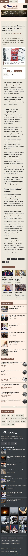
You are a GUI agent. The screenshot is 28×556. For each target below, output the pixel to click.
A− (4, 71)
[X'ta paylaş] (19, 259)
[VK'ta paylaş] (22, 259)
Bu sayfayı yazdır (17, 33)
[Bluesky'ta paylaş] (15, 259)
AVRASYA (23, 421)
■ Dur (5, 74)
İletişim (18, 554)
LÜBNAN (4, 421)
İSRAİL (13, 415)
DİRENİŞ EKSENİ (16, 421)
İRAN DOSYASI (5, 540)
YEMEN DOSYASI (15, 540)
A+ (11, 71)
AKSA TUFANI (12, 538)
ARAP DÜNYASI (19, 415)
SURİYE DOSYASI (15, 543)
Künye (14, 554)
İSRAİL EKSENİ (5, 543)
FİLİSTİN (3, 415)
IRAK (8, 415)
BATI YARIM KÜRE (12, 22)
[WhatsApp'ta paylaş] (12, 259)
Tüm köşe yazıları (14, 406)
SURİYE (9, 421)
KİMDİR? (24, 418)
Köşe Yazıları (9, 554)
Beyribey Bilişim (13, 551)
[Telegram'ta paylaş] (3, 262)
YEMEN (3, 424)
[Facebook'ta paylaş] (8, 259)
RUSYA (7, 418)
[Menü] (25, 6)
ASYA (3, 418)
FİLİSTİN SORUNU (10, 424)
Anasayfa (4, 22)
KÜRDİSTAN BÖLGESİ (15, 418)
